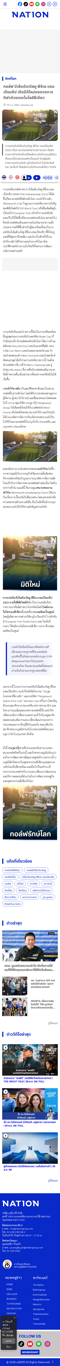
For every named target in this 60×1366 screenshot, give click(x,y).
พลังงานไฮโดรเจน (42, 890)
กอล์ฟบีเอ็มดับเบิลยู (36, 870)
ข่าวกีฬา (34, 883)
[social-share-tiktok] (26, 4)
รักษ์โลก (8, 890)
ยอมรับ (9, 1341)
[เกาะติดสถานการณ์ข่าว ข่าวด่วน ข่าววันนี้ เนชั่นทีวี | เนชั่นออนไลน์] (30, 15)
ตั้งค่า (8, 1347)
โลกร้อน (22, 890)
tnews (36, 1318)
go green (48, 897)
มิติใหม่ (20, 883)
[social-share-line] (37, 4)
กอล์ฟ (8, 883)
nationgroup (39, 1289)
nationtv (37, 1304)
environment (29, 897)
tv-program (14, 1303)
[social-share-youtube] (31, 4)
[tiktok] (21, 1346)
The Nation (38, 1284)
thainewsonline (40, 1313)
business (11, 1298)
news (9, 1289)
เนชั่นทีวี (20, 1362)
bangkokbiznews (41, 1299)
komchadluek (40, 1294)
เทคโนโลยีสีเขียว (12, 870)
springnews (38, 1309)
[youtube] (30, 1346)
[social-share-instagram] (43, 4)
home (10, 1284)
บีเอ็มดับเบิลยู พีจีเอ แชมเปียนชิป (38, 877)
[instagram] (47, 1346)
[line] (39, 1346)
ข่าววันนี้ (48, 883)
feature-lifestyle (12, 1315)
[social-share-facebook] (20, 4)
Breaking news (13, 903)
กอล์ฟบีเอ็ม (10, 877)
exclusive (12, 1293)
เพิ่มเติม (9, 1335)
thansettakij (39, 1323)
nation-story (14, 1308)
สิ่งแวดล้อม (10, 897)
